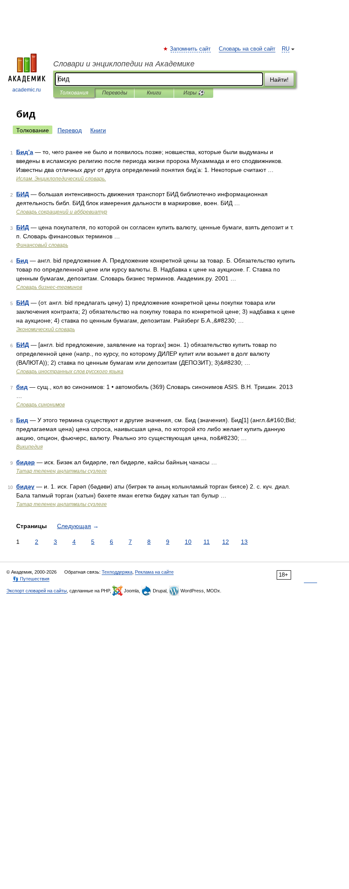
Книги (154, 93)
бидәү (25, 486)
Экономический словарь (45, 329)
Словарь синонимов (40, 405)
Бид (22, 260)
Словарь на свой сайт (247, 49)
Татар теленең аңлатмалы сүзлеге (61, 471)
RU (285, 49)
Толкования (74, 93)
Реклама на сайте (154, 572)
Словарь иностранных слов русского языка (69, 371)
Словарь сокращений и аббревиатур (61, 212)
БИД (22, 194)
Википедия (29, 447)
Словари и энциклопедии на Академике (124, 64)
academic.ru (26, 90)
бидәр (25, 462)
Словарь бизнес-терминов (49, 287)
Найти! (279, 79)
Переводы (114, 93)
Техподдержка (117, 572)
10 (188, 541)
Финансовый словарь (42, 245)
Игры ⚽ (193, 93)
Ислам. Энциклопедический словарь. (61, 179)
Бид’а (24, 152)
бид (22, 386)
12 (225, 541)
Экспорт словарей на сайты (36, 590)
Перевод (69, 130)
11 (206, 541)
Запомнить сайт (191, 49)
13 (244, 541)
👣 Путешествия (31, 578)
